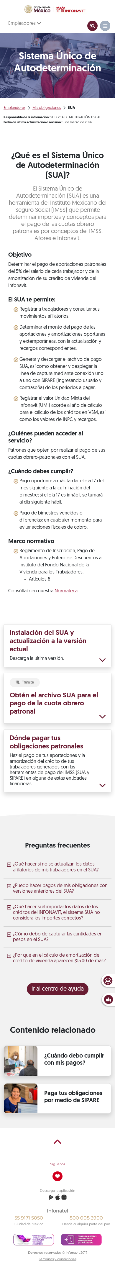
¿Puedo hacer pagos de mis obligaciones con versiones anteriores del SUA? (60, 889)
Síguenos (57, 1164)
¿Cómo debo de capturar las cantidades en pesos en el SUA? (58, 937)
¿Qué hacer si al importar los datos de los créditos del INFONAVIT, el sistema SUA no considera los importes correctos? (56, 913)
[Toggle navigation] (92, 26)
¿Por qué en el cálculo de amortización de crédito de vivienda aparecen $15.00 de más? (59, 958)
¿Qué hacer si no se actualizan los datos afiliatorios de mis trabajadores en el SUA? (55, 867)
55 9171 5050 (28, 1218)
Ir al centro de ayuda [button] (58, 989)
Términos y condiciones (57, 1259)
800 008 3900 (86, 1218)
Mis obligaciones (46, 108)
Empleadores (22, 23)
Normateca (66, 591)
